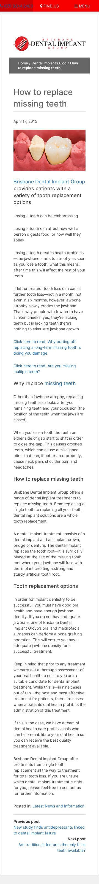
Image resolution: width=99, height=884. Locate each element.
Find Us (50, 6)
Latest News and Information (58, 806)
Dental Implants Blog (49, 63)
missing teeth (60, 383)
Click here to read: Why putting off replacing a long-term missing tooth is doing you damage (47, 347)
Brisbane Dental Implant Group (49, 181)
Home (23, 63)
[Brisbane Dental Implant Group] (49, 44)
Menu (84, 6)
